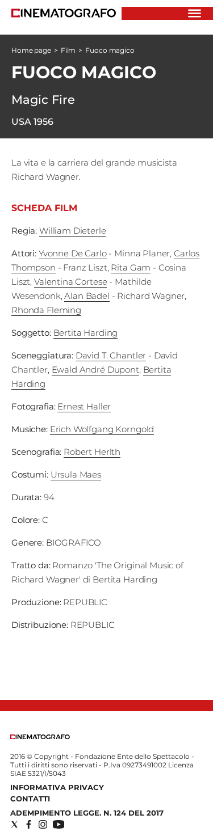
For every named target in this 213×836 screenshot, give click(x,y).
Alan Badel (87, 295)
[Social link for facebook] (28, 824)
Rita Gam (131, 267)
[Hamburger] (194, 13)
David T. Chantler (111, 355)
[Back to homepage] (40, 736)
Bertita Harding (85, 332)
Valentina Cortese (70, 281)
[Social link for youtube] (58, 824)
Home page (31, 50)
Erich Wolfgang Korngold (102, 429)
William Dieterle (72, 230)
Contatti (30, 798)
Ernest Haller (84, 406)
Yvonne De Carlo (73, 253)
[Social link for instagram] (43, 824)
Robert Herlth (92, 451)
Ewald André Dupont (95, 369)
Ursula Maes (76, 474)
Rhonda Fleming (46, 310)
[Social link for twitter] (14, 824)
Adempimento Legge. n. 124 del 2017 (87, 812)
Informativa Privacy (57, 787)
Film (68, 50)
